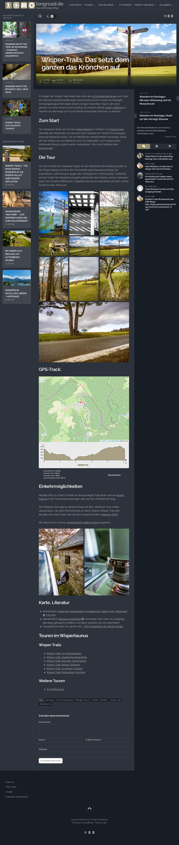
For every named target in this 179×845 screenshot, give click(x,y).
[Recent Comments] (143, 146)
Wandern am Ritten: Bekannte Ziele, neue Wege (16, 89)
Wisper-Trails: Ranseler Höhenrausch (66, 661)
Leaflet (103, 441)
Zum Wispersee (55, 689)
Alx (105, 823)
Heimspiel (49, 700)
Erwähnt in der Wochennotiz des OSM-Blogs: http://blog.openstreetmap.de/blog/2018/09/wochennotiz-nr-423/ (160, 204)
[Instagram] (165, 16)
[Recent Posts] (156, 146)
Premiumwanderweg (64, 700)
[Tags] (169, 146)
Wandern (9, 40)
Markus (46, 83)
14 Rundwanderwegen (104, 96)
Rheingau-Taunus (82, 700)
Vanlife (95, 700)
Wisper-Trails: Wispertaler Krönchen (66, 672)
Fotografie (125, 5)
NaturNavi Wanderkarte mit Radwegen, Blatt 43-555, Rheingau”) (92, 611)
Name (42, 740)
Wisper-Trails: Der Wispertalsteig (64, 653)
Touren (88, 5)
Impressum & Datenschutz (17, 797)
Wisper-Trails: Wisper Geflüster (63, 664)
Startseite (76, 5)
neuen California (114, 107)
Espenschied (117, 129)
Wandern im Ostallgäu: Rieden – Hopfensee (16, 293)
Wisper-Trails (115, 700)
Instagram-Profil (109, 514)
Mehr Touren (11, 787)
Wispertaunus (45, 704)
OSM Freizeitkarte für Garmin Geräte (103, 626)
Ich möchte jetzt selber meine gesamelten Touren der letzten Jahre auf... (159, 179)
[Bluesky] (168, 16)
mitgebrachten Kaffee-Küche (82, 522)
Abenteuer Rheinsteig (70, 619)
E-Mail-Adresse (94, 740)
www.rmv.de (45, 148)
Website (43, 749)
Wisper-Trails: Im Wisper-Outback (65, 668)
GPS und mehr (105, 5)
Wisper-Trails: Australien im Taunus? (13, 126)
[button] (42, 380)
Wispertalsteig (84, 129)
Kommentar (45, 722)
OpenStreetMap (113, 441)
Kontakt (9, 792)
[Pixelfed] (172, 16)
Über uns (10, 782)
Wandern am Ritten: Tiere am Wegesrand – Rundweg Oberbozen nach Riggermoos (16, 50)
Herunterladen (114, 475)
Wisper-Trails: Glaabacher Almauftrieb (67, 657)
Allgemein (165, 5)
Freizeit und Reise (144, 5)
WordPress (88, 823)
